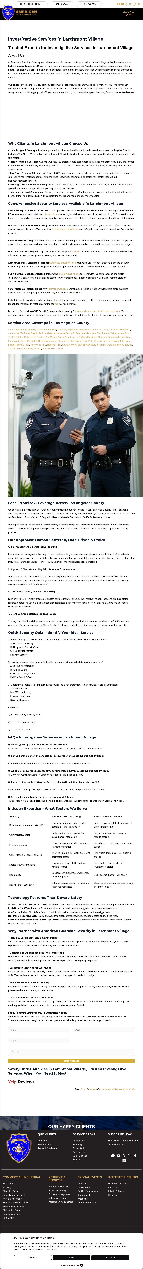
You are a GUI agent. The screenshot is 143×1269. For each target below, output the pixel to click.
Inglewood (73, 329)
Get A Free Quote (128, 13)
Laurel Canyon (69, 345)
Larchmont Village (87, 345)
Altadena (102, 337)
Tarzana (12, 348)
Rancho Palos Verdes (113, 333)
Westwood (51, 341)
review (92, 1089)
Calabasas (13, 333)
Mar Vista (76, 341)
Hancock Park (54, 345)
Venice (60, 348)
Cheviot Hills (64, 341)
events (76, 251)
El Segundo (79, 333)
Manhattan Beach (28, 333)
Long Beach (85, 329)
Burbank (52, 329)
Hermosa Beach (64, 333)
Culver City (107, 329)
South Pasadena (66, 337)
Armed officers (52, 214)
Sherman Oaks (104, 345)
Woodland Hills (24, 348)
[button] (79, 13)
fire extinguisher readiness (65, 229)
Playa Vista (87, 341)
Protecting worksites (58, 289)
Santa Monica (15, 329)
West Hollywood (122, 329)
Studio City (118, 345)
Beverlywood (114, 341)
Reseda (37, 348)
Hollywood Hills (38, 345)
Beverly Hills (29, 329)
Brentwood (13, 341)
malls (57, 304)
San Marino (51, 337)
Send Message (71, 1060)
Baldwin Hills (49, 348)
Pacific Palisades (28, 341)
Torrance (96, 329)
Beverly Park (23, 345)
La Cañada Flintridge (86, 337)
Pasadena (42, 329)
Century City (100, 341)
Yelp (132, 1089)
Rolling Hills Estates (34, 337)
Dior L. (84, 1089)
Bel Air (41, 341)
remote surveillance (68, 274)
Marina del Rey (93, 333)
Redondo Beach (47, 333)
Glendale (61, 329)
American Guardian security (113, 1089)
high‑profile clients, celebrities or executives (98, 311)
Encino (128, 345)
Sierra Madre (114, 337)
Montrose (126, 337)
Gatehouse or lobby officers (62, 263)
